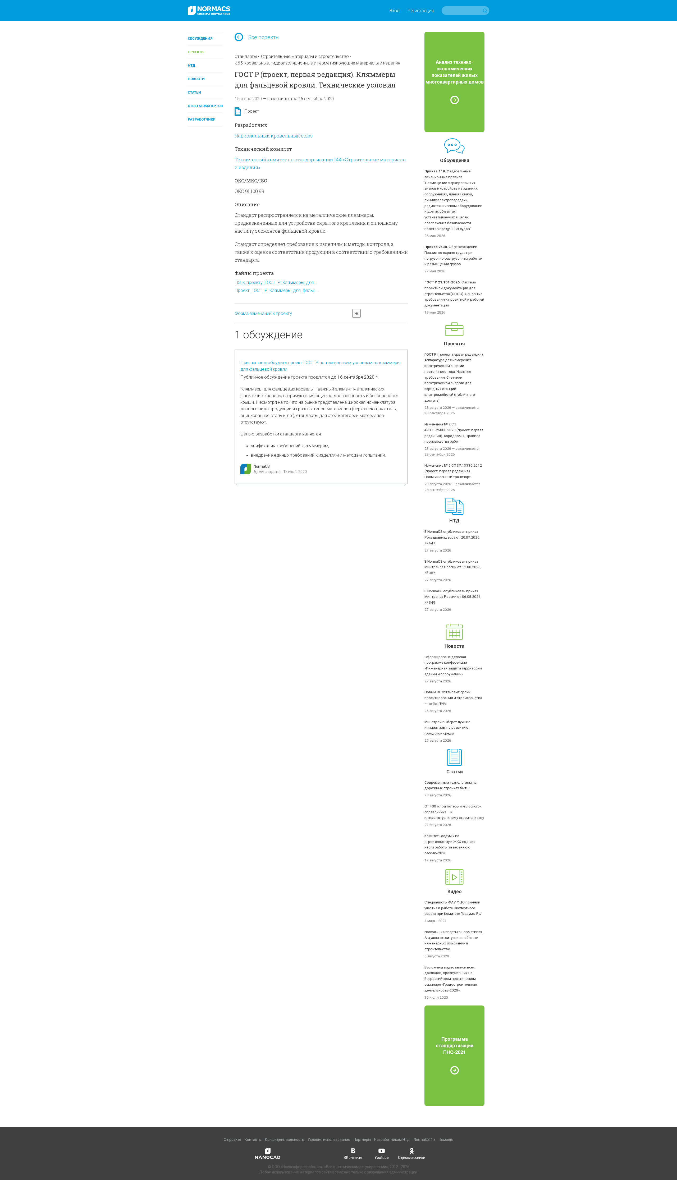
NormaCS (262, 466)
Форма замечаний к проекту (263, 313)
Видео (454, 891)
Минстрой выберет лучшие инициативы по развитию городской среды (447, 728)
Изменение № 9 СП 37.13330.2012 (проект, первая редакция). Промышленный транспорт (453, 471)
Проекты (196, 52)
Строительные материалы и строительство (305, 56)
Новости (196, 79)
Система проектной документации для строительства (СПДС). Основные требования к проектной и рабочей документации (454, 293)
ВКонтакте (353, 1157)
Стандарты (246, 56)
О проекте (232, 1139)
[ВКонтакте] (356, 313)
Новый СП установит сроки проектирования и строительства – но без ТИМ (453, 698)
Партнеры (362, 1139)
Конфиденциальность (284, 1139)
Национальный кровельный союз (274, 135)
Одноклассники (411, 1157)
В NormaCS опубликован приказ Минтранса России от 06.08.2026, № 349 (452, 597)
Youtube (381, 1157)
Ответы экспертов (205, 106)
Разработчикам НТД (392, 1139)
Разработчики (202, 119)
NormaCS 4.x (424, 1139)
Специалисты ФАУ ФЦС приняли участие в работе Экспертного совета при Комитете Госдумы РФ (453, 908)
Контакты (253, 1139)
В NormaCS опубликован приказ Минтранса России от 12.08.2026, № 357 (452, 567)
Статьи (194, 92)
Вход (394, 10)
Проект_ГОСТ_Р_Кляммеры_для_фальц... (277, 290)
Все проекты (264, 37)
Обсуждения (200, 38)
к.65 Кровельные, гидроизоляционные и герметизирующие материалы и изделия (317, 63)
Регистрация (421, 10)
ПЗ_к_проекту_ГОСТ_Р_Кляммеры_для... (276, 282)
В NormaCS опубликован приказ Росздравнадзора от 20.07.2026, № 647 (452, 537)
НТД (191, 65)
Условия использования (329, 1139)
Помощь (446, 1139)
